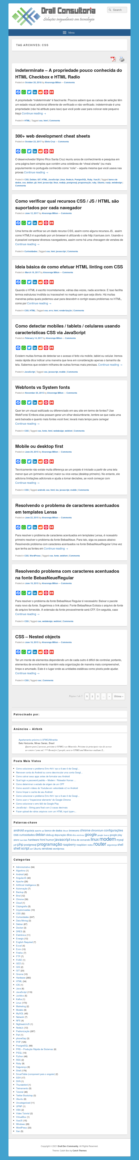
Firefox (19, 952)
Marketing (21, 1006)
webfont (68, 430)
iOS (18, 984)
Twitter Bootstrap (24, 1095)
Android (20, 874)
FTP (18, 956)
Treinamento (22, 1088)
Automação (21, 888)
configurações (113, 830)
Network (20, 1017)
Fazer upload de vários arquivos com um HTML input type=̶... (46, 811)
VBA (18, 1109)
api (43, 830)
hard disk (23, 840)
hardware (33, 839)
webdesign (117, 182)
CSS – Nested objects (37, 636)
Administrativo (23, 867)
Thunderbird (22, 1084)
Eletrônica (21, 935)
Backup (20, 892)
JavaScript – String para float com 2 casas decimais (42, 807)
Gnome (19, 974)
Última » (118, 696)
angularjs (29, 830)
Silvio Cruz (50, 141)
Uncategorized (23, 1102)
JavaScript (53, 179)
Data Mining (22, 920)
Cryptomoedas (23, 909)
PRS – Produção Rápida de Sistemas (34, 1049)
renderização (65, 310)
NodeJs (70, 179)
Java (18, 988)
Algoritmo (20, 870)
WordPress (35, 555)
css (41, 120)
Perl (18, 1034)
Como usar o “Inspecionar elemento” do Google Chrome (43, 799)
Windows (20, 1124)
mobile (62, 371)
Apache (20, 881)
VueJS (96, 179)
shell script (21, 848)
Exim (18, 949)
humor (50, 840)
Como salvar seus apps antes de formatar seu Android (43, 776)
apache (38, 830)
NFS (18, 1020)
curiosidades (27, 835)
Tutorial (19, 1091)
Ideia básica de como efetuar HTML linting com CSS (69, 266)
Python (19, 1056)
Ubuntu (100, 182)
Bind (18, 895)
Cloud (19, 902)
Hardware (20, 977)
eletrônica (80, 835)
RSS (18, 1059)
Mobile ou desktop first (39, 446)
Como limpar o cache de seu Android (34, 791)
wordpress (58, 848)
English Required (24, 942)
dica (69, 835)
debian (30, 182)
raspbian (81, 844)
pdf (15, 844)
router (99, 843)
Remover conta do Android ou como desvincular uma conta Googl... (49, 772)
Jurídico (20, 995)
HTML (27, 120)
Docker (19, 927)
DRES (19, 931)
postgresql (72, 182)
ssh (31, 848)
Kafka (19, 999)
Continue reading (34, 113)
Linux (62, 179)
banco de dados (53, 830)
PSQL (19, 1052)
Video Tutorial (22, 1113)
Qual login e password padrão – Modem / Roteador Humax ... (46, 780)
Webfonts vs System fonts (42, 387)
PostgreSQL (80, 179)
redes (90, 844)
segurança (112, 844)
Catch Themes (80, 1150)
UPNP (19, 1106)
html (46, 120)
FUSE (19, 959)
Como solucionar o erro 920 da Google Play (37, 803)
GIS (18, 967)
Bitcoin (65, 830)
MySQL (20, 1013)
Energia (20, 938)
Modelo (19, 1009)
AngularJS (21, 877)
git (35, 182)
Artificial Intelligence (26, 885)
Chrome (20, 899)
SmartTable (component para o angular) (35, 1074)
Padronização (22, 1031)
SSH (18, 1077)
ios (57, 489)
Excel (19, 945)
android (41, 489)
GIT (39, 179)
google (91, 834)
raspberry (69, 844)
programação (84, 182)
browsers (74, 830)
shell (120, 844)
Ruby (89, 179)
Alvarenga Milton (53, 82)
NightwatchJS (23, 1024)
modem (108, 838)
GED (18, 963)
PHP (18, 1041)
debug (50, 835)
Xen (18, 1131)
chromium (97, 830)
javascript (48, 182)
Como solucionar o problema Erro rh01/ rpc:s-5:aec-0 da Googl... (48, 768)
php (20, 844)
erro (51, 310)
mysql (120, 840)
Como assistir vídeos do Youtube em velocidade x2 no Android (47, 788)
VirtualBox (21, 1116)
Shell (18, 1070)
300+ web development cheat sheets (52, 136)
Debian (33, 179)
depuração (60, 835)
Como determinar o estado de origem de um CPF (40, 784)
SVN (18, 1081)
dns (74, 835)
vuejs (108, 182)
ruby (94, 182)
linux (56, 182)
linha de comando (80, 839)
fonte (44, 430)
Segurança (21, 1067)
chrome (85, 830)
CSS (26, 179)
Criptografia (21, 906)
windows (47, 848)
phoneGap (21, 1038)
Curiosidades (30, 251)
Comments (69, 82)
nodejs (62, 182)
